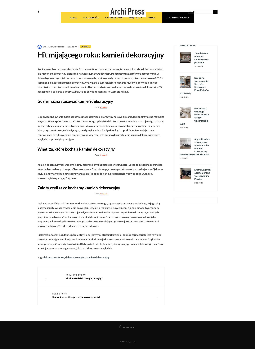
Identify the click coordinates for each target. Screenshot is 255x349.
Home (73, 17)
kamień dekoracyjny (97, 257)
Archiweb (103, 107)
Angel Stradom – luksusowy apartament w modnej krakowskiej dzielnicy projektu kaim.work (195, 147)
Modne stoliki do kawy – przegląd (84, 277)
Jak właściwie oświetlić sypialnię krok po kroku (201, 58)
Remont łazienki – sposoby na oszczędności (76, 295)
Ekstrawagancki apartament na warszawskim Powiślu (202, 174)
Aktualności (91, 17)
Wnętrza (134, 17)
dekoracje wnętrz (75, 257)
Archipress (59, 47)
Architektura (114, 17)
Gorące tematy (188, 45)
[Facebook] (38, 12)
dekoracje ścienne (53, 257)
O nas (151, 17)
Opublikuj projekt (178, 17)
